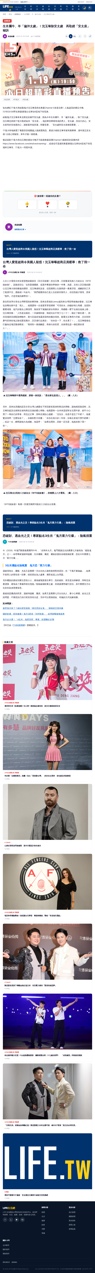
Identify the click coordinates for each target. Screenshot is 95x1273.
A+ (74, 36)
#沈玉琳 (7, 99)
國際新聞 (72, 1216)
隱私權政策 (6, 1262)
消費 (55, 7)
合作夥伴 (6, 1245)
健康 (43, 7)
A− (67, 36)
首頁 (25, 7)
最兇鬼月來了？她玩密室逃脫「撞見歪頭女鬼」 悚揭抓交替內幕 (33, 608)
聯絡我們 (89, 2)
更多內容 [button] (72, 1207)
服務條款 (14, 1262)
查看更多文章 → (20, 229)
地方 (67, 7)
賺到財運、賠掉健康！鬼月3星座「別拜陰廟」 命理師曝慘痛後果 (34, 614)
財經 (49, 7)
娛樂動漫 (18, 14)
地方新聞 (72, 1212)
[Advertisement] (47, 170)
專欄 (61, 7)
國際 (73, 7)
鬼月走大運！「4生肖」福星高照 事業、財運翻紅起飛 (28, 619)
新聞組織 (72, 1229)
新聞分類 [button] (45, 1207)
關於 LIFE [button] (6, 1240)
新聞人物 (72, 1225)
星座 (79, 7)
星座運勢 (72, 1221)
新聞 (31, 7)
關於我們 (81, 2)
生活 (37, 7)
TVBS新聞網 (19, 625)
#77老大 (16, 99)
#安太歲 (25, 99)
